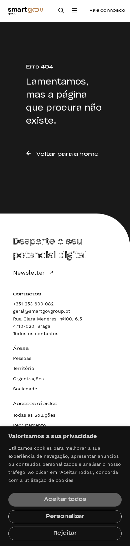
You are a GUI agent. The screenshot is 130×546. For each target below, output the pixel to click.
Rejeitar (65, 533)
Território (23, 368)
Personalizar (65, 516)
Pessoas (22, 358)
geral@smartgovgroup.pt (41, 311)
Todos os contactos (35, 333)
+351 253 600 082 (33, 303)
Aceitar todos (65, 499)
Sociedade (25, 388)
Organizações (28, 378)
